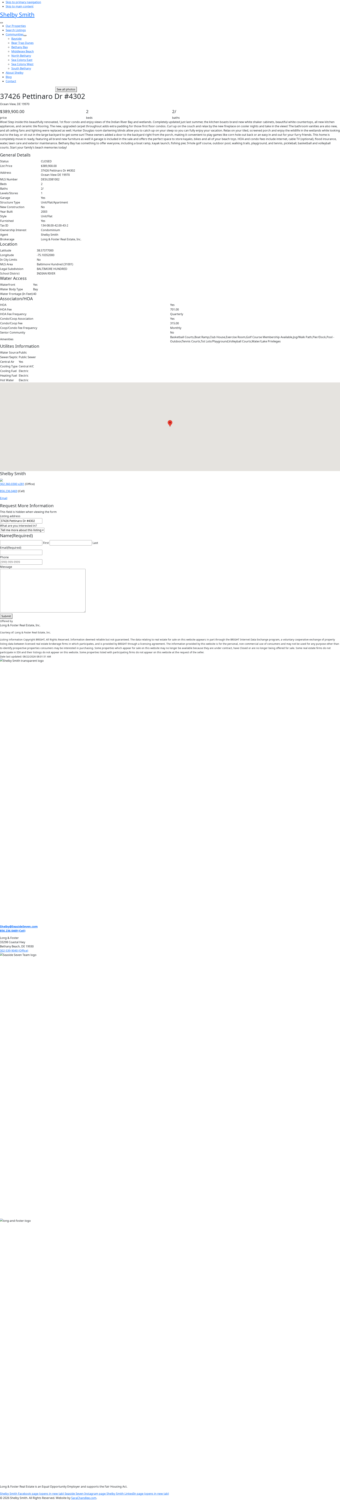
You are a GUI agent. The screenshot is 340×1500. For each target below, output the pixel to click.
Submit (6, 616)
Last (95, 543)
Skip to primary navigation (23, 2)
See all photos (66, 89)
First (46, 543)
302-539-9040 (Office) (14, 951)
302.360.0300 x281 (12, 484)
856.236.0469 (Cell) (12, 931)
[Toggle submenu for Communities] (25, 35)
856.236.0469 (8, 491)
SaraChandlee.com (83, 1498)
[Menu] (1, 22)
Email (3, 498)
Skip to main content (19, 6)
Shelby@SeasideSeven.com (19, 926)
